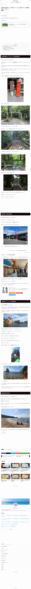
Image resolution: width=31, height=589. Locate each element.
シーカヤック (5, 449)
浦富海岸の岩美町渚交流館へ (8, 47)
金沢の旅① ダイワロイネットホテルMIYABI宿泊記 (8, 526)
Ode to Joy (15, 0)
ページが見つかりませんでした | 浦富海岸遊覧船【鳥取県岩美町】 (17, 250)
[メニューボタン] (1, 1)
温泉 (3, 569)
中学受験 (3, 560)
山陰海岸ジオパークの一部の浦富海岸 (9, 48)
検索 (10, 529)
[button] (3, 453)
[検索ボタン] (30, 1)
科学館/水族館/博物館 (5, 553)
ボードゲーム (4, 558)
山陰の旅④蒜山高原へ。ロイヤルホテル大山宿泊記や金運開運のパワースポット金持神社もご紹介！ (18, 24)
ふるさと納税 (4, 555)
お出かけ (3, 551)
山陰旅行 (9, 449)
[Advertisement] (15, 35)
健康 (3, 548)
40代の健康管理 (4, 546)
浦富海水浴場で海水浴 (7, 49)
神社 (10, 449)
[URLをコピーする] (27, 453)
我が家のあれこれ (4, 562)
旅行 (2, 10)
